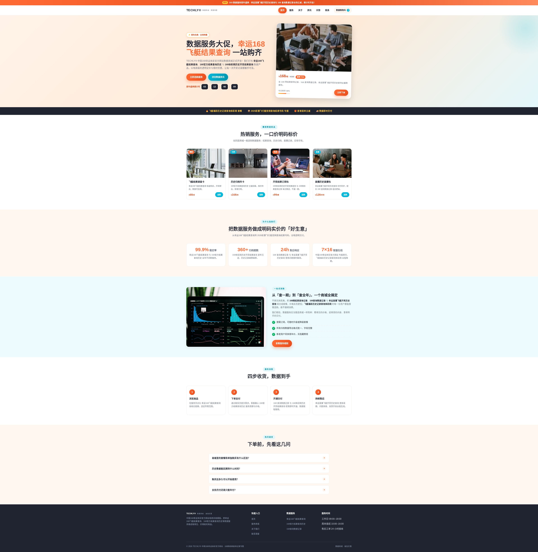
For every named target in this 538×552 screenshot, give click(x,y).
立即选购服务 (196, 77)
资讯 (309, 10)
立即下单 (341, 92)
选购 (219, 195)
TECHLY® (201, 10)
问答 (318, 10)
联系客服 (255, 534)
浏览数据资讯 (218, 77)
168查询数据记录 (294, 529)
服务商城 (255, 524)
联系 (327, 10)
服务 (291, 10)
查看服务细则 (282, 343)
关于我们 (255, 529)
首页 (282, 10)
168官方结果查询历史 (296, 524)
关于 (300, 10)
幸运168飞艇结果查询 (296, 519)
